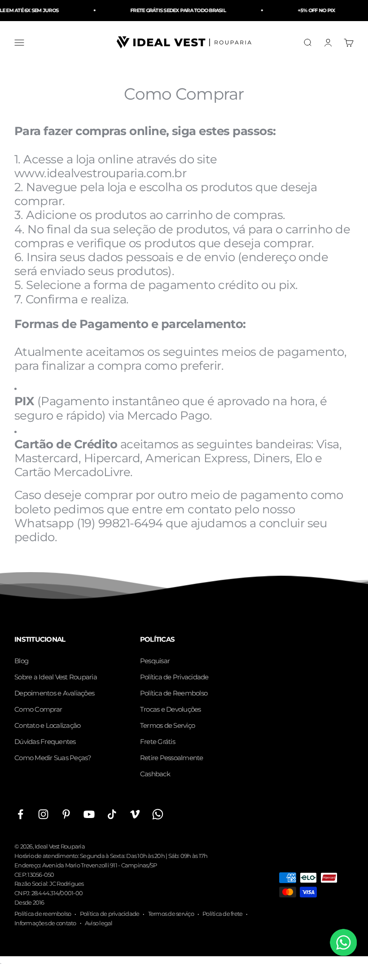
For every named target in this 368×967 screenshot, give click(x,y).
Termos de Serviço (167, 725)
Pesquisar (155, 660)
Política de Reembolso (173, 693)
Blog (21, 660)
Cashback (155, 774)
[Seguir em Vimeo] (135, 814)
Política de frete (222, 913)
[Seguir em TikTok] (112, 814)
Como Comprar (38, 709)
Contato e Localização (47, 725)
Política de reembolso (42, 913)
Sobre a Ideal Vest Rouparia (55, 677)
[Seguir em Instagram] (43, 814)
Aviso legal (99, 923)
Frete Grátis (157, 741)
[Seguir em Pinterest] (66, 814)
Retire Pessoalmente (171, 757)
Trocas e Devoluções (170, 709)
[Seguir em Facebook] (20, 814)
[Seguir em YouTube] (89, 814)
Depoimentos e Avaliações (54, 693)
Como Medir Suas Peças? (53, 757)
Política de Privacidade (174, 677)
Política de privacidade (110, 913)
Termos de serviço (171, 913)
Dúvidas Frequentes (45, 741)
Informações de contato (45, 923)
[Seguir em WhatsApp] (158, 814)
